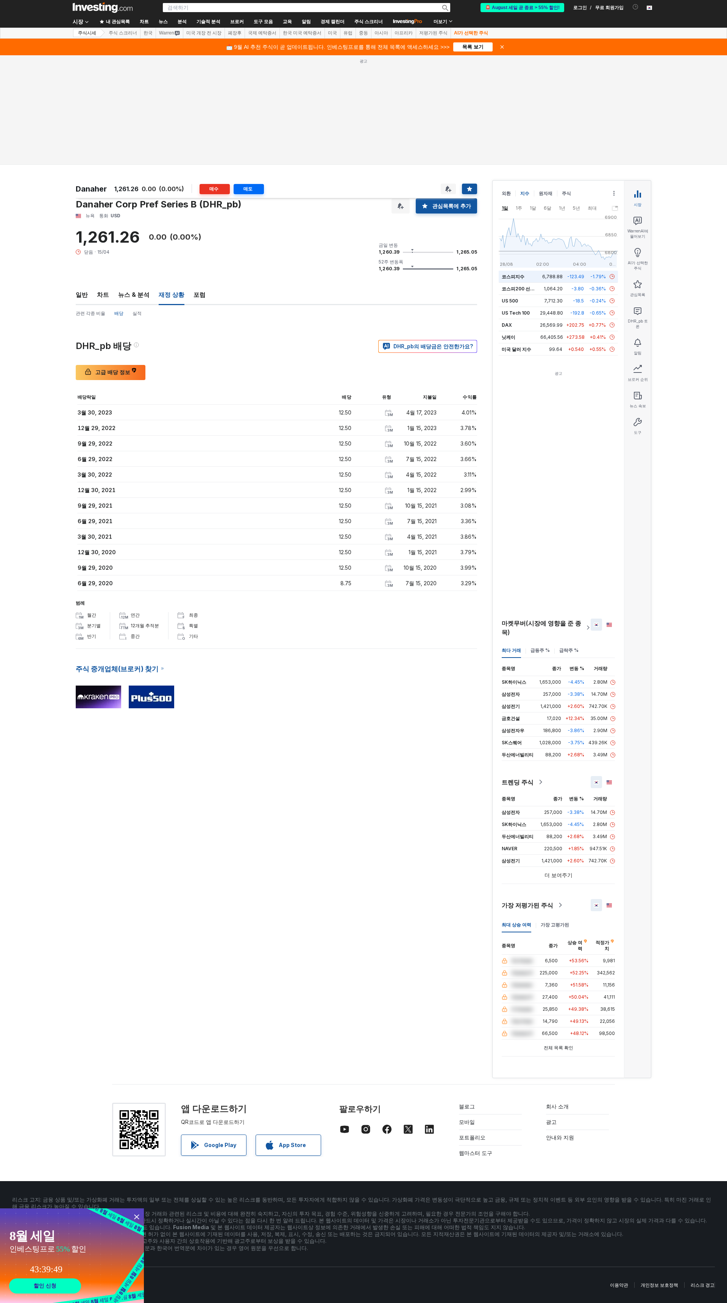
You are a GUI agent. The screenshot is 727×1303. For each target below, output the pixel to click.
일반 (82, 294)
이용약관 (619, 1285)
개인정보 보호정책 (659, 1285)
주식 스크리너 (368, 21)
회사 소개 (557, 1106)
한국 (148, 33)
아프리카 (404, 33)
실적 (137, 313)
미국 (332, 33)
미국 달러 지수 (516, 349)
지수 (524, 193)
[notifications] (635, 7)
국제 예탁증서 (262, 33)
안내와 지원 (560, 1137)
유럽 (348, 33)
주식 (566, 193)
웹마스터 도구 (475, 1153)
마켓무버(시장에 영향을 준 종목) (541, 627)
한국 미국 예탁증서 (302, 33)
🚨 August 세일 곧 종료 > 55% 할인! (522, 7)
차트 (103, 294)
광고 (551, 1122)
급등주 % (540, 650)
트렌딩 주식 (518, 782)
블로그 (467, 1106)
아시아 (381, 33)
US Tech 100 (516, 313)
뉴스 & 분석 (134, 294)
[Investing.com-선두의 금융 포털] (103, 7)
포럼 (199, 294)
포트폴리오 (472, 1137)
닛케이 (508, 337)
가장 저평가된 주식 (527, 905)
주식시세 (87, 33)
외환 (506, 193)
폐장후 (235, 33)
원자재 (545, 193)
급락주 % (569, 650)
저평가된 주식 (433, 33)
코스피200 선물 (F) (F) (525, 288)
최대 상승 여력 (516, 924)
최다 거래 (511, 650)
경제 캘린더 (333, 21)
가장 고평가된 (555, 924)
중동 (363, 33)
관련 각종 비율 (90, 313)
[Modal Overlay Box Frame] (72, 1255)
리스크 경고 (703, 1285)
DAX (507, 325)
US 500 (510, 301)
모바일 (467, 1122)
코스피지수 (513, 276)
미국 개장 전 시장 (204, 33)
